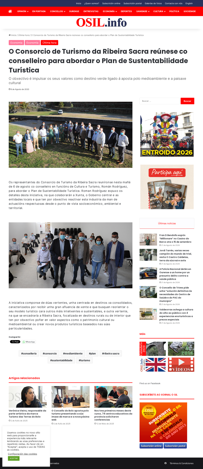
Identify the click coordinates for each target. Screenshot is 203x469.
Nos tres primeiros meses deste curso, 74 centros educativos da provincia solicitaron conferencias (113, 415)
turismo (85, 360)
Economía (109, 11)
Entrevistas (91, 11)
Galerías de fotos (153, 3)
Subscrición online (111, 3)
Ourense (74, 11)
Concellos (56, 11)
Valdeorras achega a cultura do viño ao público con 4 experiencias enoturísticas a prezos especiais (176, 314)
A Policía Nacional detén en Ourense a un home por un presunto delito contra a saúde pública (175, 274)
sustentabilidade (62, 360)
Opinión (21, 11)
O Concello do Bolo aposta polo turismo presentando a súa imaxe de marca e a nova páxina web (70, 415)
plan (93, 353)
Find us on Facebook (150, 383)
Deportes (126, 11)
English (189, 3)
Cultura (158, 11)
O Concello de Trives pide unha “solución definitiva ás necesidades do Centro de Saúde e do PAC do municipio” (175, 294)
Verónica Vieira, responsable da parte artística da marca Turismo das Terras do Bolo (27, 413)
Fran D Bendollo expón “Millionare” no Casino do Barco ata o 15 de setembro (175, 238)
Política (174, 11)
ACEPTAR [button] (14, 458)
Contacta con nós (173, 3)
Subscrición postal (133, 3)
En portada (39, 11)
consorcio (50, 353)
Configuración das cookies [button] (22, 453)
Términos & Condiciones (181, 463)
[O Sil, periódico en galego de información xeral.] (101, 22)
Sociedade (190, 11)
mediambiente (74, 353)
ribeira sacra (111, 353)
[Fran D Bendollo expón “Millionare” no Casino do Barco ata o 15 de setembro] (148, 240)
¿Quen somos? (91, 3)
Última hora (23, 35)
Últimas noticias (167, 223)
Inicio (78, 3)
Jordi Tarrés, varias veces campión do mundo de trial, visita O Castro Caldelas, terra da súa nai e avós (175, 255)
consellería (29, 353)
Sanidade (141, 11)
